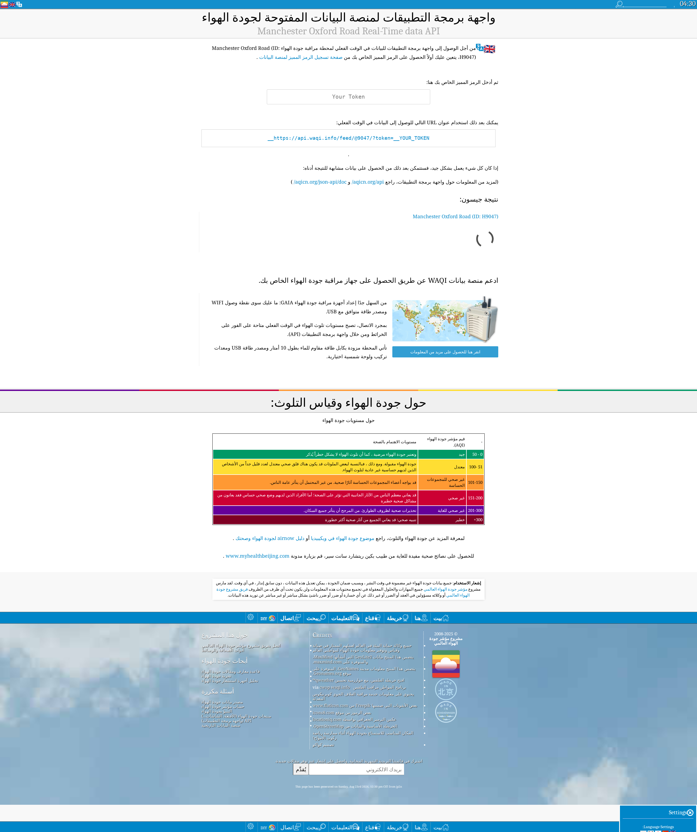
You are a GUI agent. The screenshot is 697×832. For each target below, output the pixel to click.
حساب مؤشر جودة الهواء (222, 706)
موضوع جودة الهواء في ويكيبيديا (342, 538)
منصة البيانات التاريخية (220, 725)
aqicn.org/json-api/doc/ (320, 181)
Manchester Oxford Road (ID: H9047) (455, 216)
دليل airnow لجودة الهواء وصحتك (270, 538)
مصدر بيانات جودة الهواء (222, 702)
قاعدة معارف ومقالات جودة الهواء (230, 671)
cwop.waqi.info (335, 687)
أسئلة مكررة (217, 691)
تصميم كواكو (323, 744)
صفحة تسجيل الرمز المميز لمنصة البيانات (301, 57)
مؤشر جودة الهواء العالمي (445, 589)
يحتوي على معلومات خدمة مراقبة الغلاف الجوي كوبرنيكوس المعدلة (363, 696)
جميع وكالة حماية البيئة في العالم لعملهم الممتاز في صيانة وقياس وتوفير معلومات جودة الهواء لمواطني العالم (362, 648)
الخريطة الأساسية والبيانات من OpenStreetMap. (355, 726)
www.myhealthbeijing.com (257, 555)
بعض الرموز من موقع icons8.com (342, 712)
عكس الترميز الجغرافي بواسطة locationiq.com (354, 719)
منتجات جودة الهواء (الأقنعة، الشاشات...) (236, 716)
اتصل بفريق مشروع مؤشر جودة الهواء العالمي (240, 645)
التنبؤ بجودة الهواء (216, 711)
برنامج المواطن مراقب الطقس (379, 687)
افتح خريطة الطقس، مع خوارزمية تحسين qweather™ (358, 680)
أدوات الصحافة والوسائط (222, 650)
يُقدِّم (301, 769)
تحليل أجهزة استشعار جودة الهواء (229, 680)
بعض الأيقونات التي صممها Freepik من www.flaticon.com (365, 705)
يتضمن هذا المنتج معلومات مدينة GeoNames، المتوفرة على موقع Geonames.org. (364, 671)
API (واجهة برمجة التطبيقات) (226, 720)
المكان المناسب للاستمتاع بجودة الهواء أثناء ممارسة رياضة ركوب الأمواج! (363, 735)
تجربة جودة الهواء (216, 676)
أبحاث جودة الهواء (224, 660)
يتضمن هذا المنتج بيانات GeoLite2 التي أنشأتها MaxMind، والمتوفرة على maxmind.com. (363, 659)
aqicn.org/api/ (368, 181)
